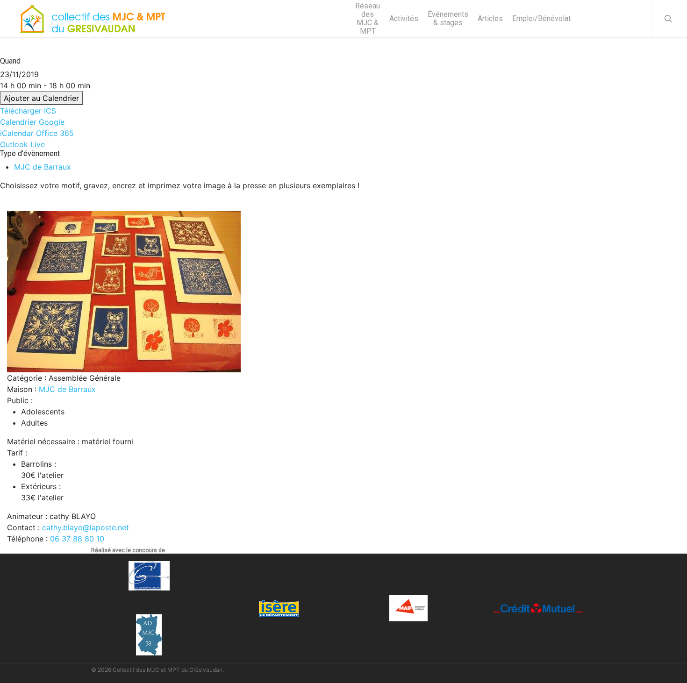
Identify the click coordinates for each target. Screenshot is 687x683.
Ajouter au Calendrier (41, 98)
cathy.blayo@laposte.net (85, 527)
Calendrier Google (32, 122)
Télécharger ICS (28, 110)
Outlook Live (22, 144)
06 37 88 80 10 (77, 538)
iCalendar (17, 133)
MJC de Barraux (42, 166)
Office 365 (55, 133)
